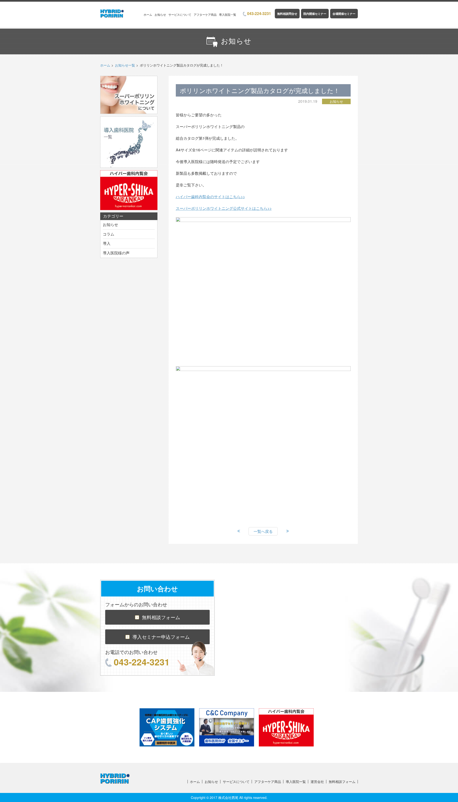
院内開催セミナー (314, 13)
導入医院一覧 (227, 14)
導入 (106, 243)
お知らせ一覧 (125, 65)
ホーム (148, 14)
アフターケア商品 (205, 14)
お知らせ (160, 14)
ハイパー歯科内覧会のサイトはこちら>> (210, 196)
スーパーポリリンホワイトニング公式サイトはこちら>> (224, 208)
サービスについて (179, 14)
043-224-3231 (259, 13)
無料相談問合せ (287, 13)
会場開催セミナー (344, 13)
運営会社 (317, 781)
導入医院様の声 (116, 253)
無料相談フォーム (161, 617)
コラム (108, 234)
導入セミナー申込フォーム (161, 636)
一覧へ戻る (263, 531)
